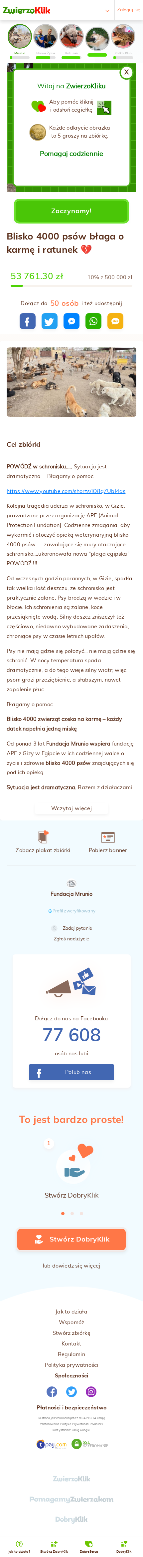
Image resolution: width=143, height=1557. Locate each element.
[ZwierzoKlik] (26, 10)
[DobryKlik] (72, 1522)
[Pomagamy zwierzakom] (71, 1501)
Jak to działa (71, 1311)
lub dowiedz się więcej (71, 1266)
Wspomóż (71, 1322)
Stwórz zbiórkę (71, 1333)
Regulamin (71, 1354)
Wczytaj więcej (71, 808)
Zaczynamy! (71, 211)
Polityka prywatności (71, 1365)
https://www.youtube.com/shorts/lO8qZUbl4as (66, 491)
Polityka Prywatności (74, 1424)
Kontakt (71, 1343)
